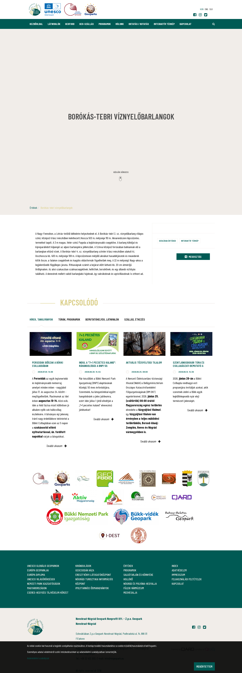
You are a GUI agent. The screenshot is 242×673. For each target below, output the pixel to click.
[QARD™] (182, 497)
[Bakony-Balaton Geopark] (179, 516)
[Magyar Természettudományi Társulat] (139, 535)
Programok (105, 23)
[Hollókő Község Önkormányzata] (57, 497)
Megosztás (195, 256)
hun (201, 9)
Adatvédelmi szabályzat (38, 658)
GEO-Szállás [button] (86, 23)
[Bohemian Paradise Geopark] (169, 478)
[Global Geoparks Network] (40, 478)
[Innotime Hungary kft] (158, 497)
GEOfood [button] (69, 23)
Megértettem (204, 666)
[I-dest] (109, 535)
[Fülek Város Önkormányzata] (203, 478)
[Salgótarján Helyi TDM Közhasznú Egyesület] (113, 497)
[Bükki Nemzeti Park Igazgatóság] (77, 516)
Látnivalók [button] (54, 23)
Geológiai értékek (167, 240)
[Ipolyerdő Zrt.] (83, 478)
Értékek (33, 207)
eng (206, 9)
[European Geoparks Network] (62, 478)
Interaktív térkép (164, 23)
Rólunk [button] (120, 23)
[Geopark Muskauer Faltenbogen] (126, 478)
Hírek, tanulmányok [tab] (41, 319)
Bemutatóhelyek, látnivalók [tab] (102, 319)
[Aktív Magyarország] (82, 497)
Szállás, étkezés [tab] (134, 319)
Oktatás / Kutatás (139, 23)
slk (211, 9)
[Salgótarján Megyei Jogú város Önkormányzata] (187, 478)
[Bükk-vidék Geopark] (136, 516)
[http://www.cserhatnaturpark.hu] (137, 497)
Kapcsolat (185, 23)
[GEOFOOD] (105, 478)
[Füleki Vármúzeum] (147, 478)
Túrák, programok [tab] (69, 319)
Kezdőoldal (36, 23)
